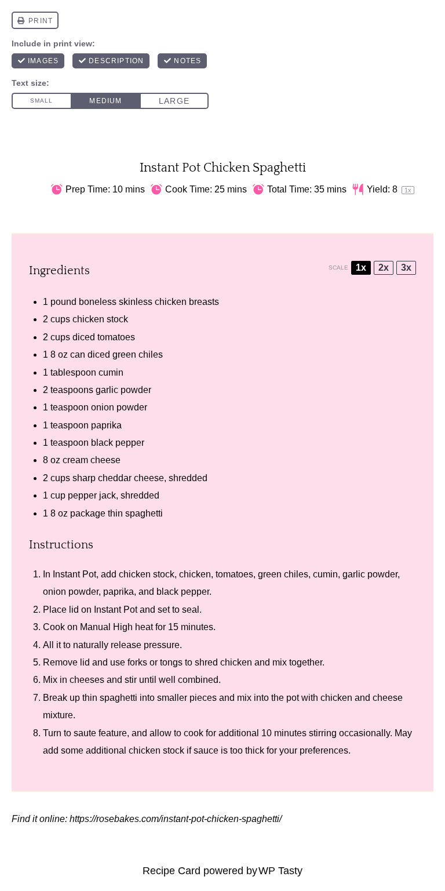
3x (406, 267)
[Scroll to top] (29, 844)
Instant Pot (74, 574)
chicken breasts (187, 302)
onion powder (119, 407)
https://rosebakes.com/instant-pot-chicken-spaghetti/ (176, 819)
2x (383, 267)
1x (361, 267)
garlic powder (123, 390)
